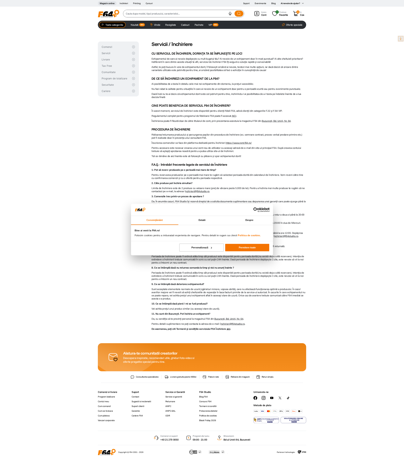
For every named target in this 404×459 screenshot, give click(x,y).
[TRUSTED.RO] (193, 452)
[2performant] (226, 452)
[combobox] (183, 13)
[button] (230, 14)
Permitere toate (247, 247)
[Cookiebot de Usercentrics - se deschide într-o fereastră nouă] (256, 209)
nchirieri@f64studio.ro (197, 191)
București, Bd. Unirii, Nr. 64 (276, 120)
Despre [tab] (249, 220)
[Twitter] (280, 398)
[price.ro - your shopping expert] (203, 452)
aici (228, 328)
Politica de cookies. (249, 235)
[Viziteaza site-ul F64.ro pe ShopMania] (214, 452)
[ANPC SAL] (266, 420)
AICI (234, 115)
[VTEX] (302, 452)
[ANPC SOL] (293, 420)
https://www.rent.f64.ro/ (239, 142)
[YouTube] (272, 398)
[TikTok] (288, 398)
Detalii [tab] (202, 220)
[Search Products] (239, 14)
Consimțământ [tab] (154, 220)
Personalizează (199, 247)
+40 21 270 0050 (169, 439)
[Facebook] (255, 398)
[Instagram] (263, 398)
